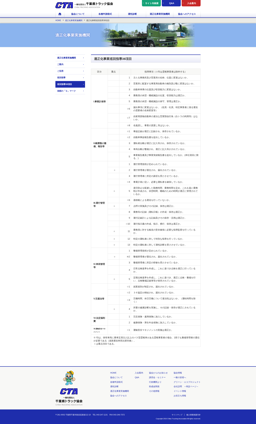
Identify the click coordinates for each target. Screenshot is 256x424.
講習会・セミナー (157, 377)
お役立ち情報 (180, 395)
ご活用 (60, 71)
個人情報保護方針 (193, 415)
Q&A (171, 3)
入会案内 (191, 3)
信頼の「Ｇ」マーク (66, 91)
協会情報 (178, 373)
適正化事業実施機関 (160, 14)
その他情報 (154, 391)
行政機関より (155, 382)
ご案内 (60, 64)
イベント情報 (180, 391)
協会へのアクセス (187, 14)
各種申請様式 (105, 14)
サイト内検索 (152, 3)
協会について (78, 14)
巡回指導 (61, 77)
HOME (59, 14)
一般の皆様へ (180, 377)
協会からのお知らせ (158, 373)
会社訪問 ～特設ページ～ (186, 386)
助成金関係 (154, 386)
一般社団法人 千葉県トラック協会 (84, 5)
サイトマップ (177, 415)
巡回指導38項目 (64, 84)
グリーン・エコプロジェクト (187, 382)
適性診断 (132, 14)
